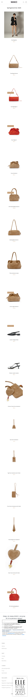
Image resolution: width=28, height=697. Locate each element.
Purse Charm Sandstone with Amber (14, 506)
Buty (3, 658)
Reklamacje (4, 648)
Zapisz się (22, 621)
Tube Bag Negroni (14, 106)
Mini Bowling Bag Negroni (14, 606)
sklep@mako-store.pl (11, 633)
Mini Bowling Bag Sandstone (14, 206)
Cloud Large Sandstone (14, 306)
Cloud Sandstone (14, 173)
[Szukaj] (23, 2)
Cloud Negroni (14, 139)
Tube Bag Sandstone (14, 73)
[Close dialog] (25, 678)
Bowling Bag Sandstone (14, 239)
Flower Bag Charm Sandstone (14, 539)
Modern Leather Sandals (14, 373)
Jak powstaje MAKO (6, 668)
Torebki (3, 656)
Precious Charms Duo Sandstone (14, 406)
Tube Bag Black (14, 40)
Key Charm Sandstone (14, 439)
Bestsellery (4, 660)
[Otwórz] (2, 2)
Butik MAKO (4, 673)
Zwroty (3, 646)
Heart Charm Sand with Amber (14, 572)
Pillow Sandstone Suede (14, 273)
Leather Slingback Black (14, 339)
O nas (3, 670)
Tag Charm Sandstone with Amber (14, 472)
